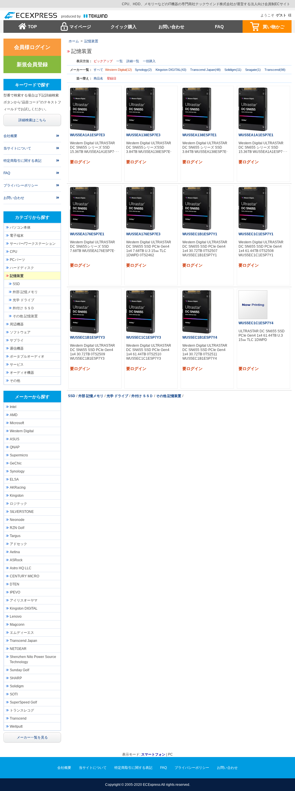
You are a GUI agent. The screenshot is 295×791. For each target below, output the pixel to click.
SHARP (16, 678)
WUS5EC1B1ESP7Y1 (199, 234)
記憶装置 (91, 41)
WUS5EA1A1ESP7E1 (256, 135)
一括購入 (149, 61)
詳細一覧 (132, 61)
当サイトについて (17, 148)
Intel (13, 407)
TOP (32, 26)
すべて (98, 69)
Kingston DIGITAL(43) (171, 69)
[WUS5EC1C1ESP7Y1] (253, 208)
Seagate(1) (253, 69)
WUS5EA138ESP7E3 (143, 135)
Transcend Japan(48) (205, 69)
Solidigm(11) (232, 69)
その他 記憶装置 (168, 396)
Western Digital (22, 431)
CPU (13, 252)
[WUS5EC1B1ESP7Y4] (196, 312)
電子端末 (17, 236)
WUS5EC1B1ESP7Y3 (87, 337)
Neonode (17, 520)
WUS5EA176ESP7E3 (143, 234)
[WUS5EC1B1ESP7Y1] (196, 208)
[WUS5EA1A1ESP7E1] (253, 109)
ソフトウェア (20, 332)
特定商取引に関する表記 (22, 161)
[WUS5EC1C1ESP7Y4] (253, 304)
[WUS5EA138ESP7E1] (196, 109)
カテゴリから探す (32, 217)
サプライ (17, 340)
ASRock (16, 560)
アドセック (18, 544)
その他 (15, 381)
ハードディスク (22, 268)
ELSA (14, 479)
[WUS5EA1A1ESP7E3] (84, 109)
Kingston (17, 496)
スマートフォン (153, 754)
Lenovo (16, 616)
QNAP (15, 447)
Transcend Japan (23, 641)
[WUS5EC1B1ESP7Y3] (84, 312)
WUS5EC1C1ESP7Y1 (256, 234)
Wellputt (16, 726)
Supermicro (19, 455)
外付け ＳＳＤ (142, 396)
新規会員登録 (32, 64)
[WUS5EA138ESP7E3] (140, 109)
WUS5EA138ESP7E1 (199, 135)
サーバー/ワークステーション (33, 244)
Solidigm (17, 686)
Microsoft (17, 423)
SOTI (14, 694)
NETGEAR (18, 649)
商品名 (98, 78)
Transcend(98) (274, 69)
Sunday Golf (19, 670)
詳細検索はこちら (32, 120)
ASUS (14, 439)
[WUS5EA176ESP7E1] (84, 208)
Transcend (18, 718)
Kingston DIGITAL (23, 608)
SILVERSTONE (22, 512)
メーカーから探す (32, 396)
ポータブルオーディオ (27, 356)
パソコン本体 (20, 227)
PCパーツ (17, 260)
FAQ (219, 26)
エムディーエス (22, 633)
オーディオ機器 (22, 373)
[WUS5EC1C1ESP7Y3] (140, 312)
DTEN (14, 584)
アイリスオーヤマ (23, 600)
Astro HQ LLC (20, 568)
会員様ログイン (32, 47)
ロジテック (18, 504)
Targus (15, 536)
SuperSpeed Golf (23, 702)
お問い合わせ (171, 26)
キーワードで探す (32, 84)
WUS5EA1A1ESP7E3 (87, 135)
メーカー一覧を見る (32, 737)
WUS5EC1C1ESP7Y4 (256, 323)
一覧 (119, 61)
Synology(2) (143, 69)
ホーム (74, 41)
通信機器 (17, 348)
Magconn (17, 625)
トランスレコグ (22, 710)
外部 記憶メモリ (90, 396)
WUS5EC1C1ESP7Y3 (143, 337)
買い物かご (273, 26)
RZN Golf (17, 528)
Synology (17, 471)
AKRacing (18, 487)
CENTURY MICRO (24, 576)
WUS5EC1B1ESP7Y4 (199, 337)
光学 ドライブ (117, 396)
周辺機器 (17, 324)
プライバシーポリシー (20, 185)
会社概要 (10, 136)
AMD (14, 415)
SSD (71, 396)
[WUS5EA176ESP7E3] (140, 208)
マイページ (80, 26)
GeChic (16, 463)
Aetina (15, 552)
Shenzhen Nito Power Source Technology (33, 659)
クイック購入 (124, 26)
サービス (17, 365)
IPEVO (15, 592)
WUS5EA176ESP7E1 (87, 234)
